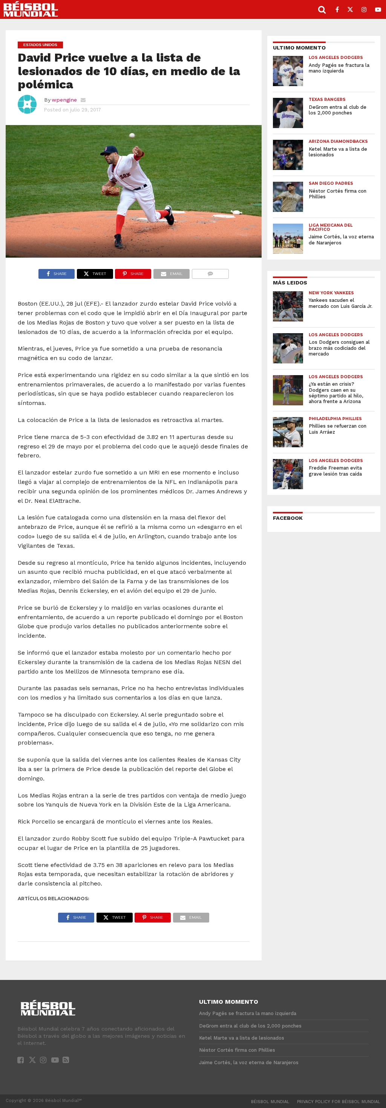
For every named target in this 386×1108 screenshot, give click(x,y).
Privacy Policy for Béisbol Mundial (338, 1101)
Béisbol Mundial (270, 1101)
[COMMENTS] (210, 271)
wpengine (64, 100)
